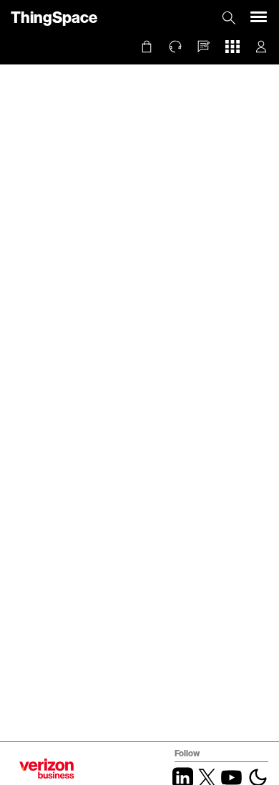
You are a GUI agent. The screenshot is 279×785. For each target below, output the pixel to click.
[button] (204, 46)
